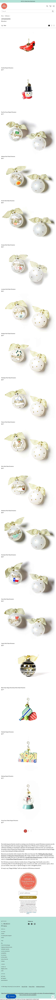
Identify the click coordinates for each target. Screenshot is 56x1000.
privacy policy (4, 957)
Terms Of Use (24, 986)
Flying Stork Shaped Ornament (16, 855)
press (2, 970)
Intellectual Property (40, 986)
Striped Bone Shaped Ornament (15, 859)
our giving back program (6, 935)
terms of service (4, 959)
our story (3, 931)
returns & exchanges (5, 945)
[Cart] (50, 6)
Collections (7, 15)
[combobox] (28, 11)
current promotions (5, 951)
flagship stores (4, 968)
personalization (4, 980)
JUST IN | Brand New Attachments (28, 1)
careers (2, 933)
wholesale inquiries (5, 949)
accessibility (3, 953)
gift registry (3, 978)
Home (2, 15)
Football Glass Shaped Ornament (34, 857)
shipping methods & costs (6, 947)
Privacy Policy (29, 912)
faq (1, 943)
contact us (3, 966)
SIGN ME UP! (28, 897)
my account (3, 955)
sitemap (2, 961)
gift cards (3, 976)
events (2, 937)
